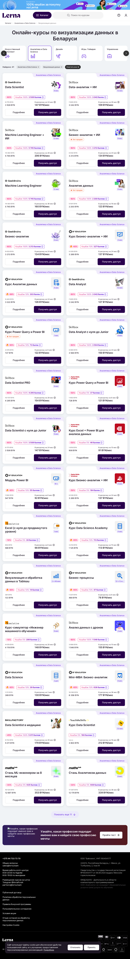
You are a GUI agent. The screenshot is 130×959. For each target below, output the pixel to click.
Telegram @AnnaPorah (13, 882)
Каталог (8, 23)
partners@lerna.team (12, 885)
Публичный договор (12, 892)
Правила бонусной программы (17, 904)
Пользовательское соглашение (17, 909)
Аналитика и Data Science (24, 23)
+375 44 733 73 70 (11, 858)
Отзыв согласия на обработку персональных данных (16, 919)
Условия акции (9, 913)
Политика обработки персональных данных (19, 898)
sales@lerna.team (11, 865)
